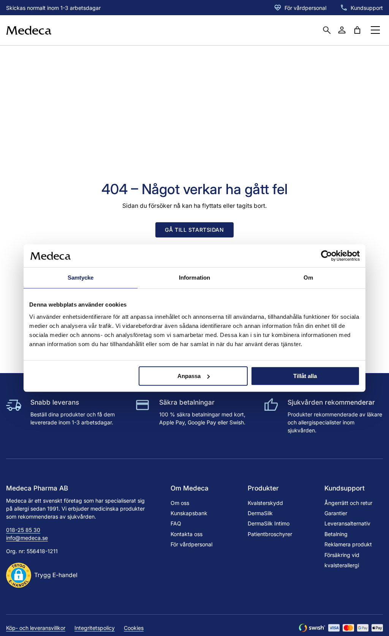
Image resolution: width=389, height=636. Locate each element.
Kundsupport (367, 8)
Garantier (335, 513)
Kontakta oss (186, 534)
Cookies (134, 628)
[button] (41, 575)
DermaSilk (260, 513)
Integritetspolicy (94, 628)
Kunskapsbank (189, 513)
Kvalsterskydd (265, 503)
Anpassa (189, 376)
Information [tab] (194, 277)
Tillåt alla (305, 376)
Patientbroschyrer (270, 534)
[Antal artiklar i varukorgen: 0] (357, 30)
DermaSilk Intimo (268, 523)
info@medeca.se (27, 538)
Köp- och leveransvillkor (35, 628)
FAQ (176, 523)
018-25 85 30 (23, 530)
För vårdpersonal (305, 8)
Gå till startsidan (194, 229)
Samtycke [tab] (81, 277)
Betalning (336, 534)
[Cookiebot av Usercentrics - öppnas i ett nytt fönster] (326, 255)
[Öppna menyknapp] (375, 30)
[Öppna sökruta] (326, 30)
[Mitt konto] (341, 30)
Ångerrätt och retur (348, 503)
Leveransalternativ (347, 523)
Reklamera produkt (348, 544)
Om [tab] (308, 277)
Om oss (180, 503)
